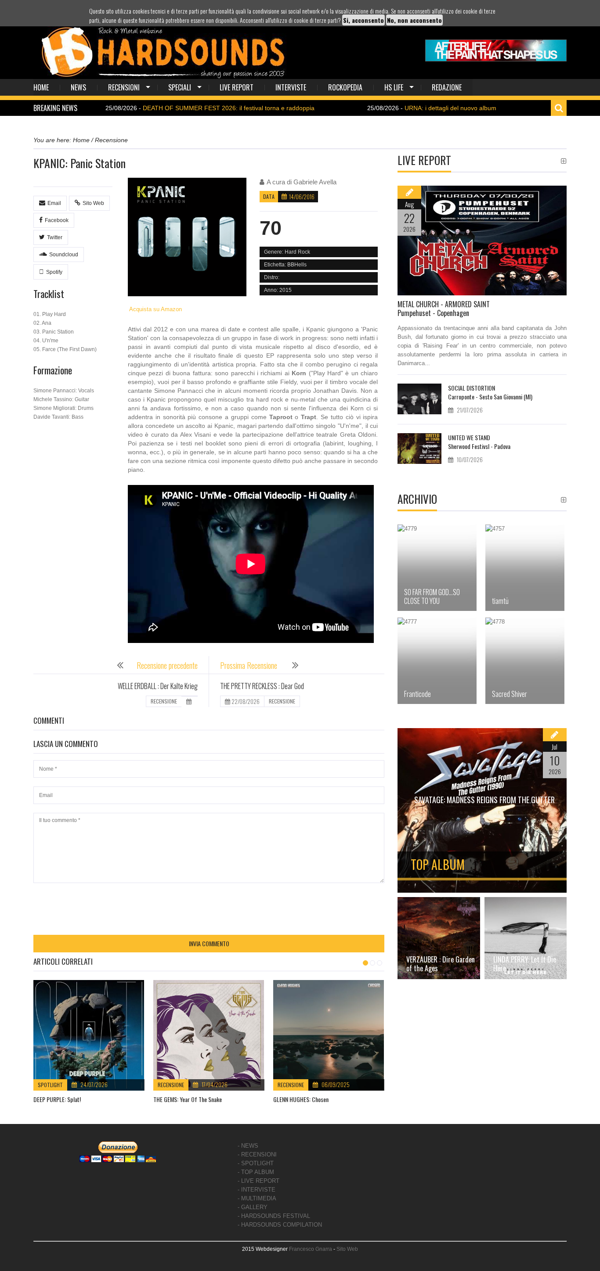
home (41, 87)
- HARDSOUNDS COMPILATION (280, 1224)
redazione (447, 87)
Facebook (57, 220)
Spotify (54, 272)
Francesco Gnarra (310, 1249)
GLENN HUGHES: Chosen (301, 1099)
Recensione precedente (167, 665)
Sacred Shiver (509, 694)
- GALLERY (252, 1207)
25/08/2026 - (167, 107)
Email (54, 203)
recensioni (124, 87)
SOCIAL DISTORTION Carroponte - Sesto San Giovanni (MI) (490, 392)
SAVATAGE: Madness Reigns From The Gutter (484, 799)
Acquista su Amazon (155, 309)
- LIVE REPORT (258, 1181)
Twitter (54, 237)
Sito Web (93, 203)
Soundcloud (63, 254)
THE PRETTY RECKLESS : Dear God (262, 686)
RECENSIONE (164, 701)
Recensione (171, 1084)
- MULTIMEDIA (257, 1198)
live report (236, 87)
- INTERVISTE (256, 1189)
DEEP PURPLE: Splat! (57, 1099)
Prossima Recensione (249, 665)
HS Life (393, 87)
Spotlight (50, 1084)
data (269, 196)
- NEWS (248, 1145)
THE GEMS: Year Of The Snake (187, 1099)
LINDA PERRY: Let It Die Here (524, 963)
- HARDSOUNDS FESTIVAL (274, 1216)
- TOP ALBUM (256, 1172)
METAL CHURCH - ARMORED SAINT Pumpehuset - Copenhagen (444, 308)
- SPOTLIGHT (256, 1163)
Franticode (417, 694)
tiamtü (500, 601)
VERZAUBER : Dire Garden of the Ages (440, 963)
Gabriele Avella (314, 182)
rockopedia (345, 87)
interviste (290, 87)
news (78, 87)
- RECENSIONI (257, 1154)
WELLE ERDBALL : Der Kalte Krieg (158, 686)
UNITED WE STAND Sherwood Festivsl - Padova (479, 442)
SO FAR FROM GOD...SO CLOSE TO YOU (432, 596)
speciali (179, 87)
